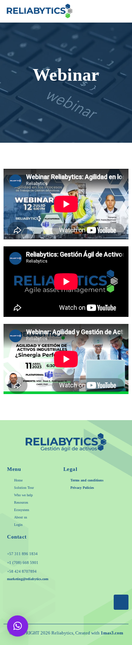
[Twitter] (52, 594)
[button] (122, 11)
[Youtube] (79, 594)
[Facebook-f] (39, 594)
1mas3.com (112, 632)
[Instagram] (65, 594)
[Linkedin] (92, 594)
